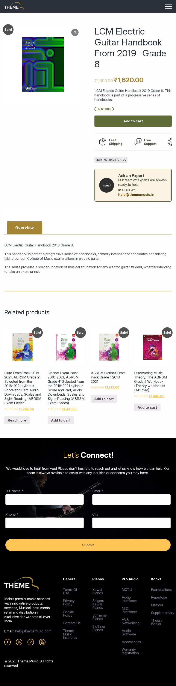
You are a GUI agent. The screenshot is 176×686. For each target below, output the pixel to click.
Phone (11, 514)
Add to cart (133, 121)
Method (157, 605)
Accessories (131, 642)
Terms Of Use (70, 591)
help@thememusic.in (136, 194)
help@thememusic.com (33, 631)
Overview (24, 227)
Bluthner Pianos (98, 628)
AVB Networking (131, 621)
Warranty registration (130, 651)
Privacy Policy (69, 602)
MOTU (127, 589)
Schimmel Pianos (99, 617)
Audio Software (129, 632)
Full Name (14, 491)
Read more (17, 420)
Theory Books (156, 622)
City (95, 514)
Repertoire (159, 597)
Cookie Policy (68, 613)
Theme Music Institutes (70, 634)
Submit (88, 545)
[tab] (24, 227)
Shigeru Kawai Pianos (98, 604)
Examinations (161, 589)
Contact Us (71, 623)
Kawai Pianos (97, 591)
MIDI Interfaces (130, 610)
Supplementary (161, 612)
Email (97, 491)
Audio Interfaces (130, 599)
